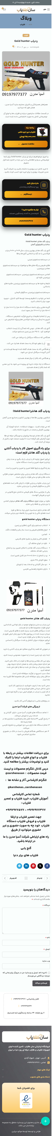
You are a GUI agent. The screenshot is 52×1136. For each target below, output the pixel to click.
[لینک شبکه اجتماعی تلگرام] (19, 866)
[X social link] (40, 866)
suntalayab (34, 47)
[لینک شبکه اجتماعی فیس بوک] (47, 866)
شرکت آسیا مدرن (19, 837)
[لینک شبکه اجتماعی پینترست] (33, 866)
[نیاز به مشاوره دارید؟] (26, 216)
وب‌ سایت (46, 961)
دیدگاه (46, 905)
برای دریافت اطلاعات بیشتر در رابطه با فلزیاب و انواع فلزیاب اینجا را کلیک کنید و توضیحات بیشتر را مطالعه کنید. (26, 757)
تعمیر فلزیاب (27, 817)
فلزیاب (22, 24)
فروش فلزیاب (25, 821)
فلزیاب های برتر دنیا (26, 855)
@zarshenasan (14, 773)
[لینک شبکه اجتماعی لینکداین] (26, 866)
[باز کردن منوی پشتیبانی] (45, 1121)
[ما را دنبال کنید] (26, 189)
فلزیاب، (34, 798)
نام (47, 937)
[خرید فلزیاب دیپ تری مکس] (26, 137)
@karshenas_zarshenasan (25, 787)
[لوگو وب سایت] (26, 9)
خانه (30, 24)
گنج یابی (26, 848)
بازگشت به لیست (26, 878)
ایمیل (46, 949)
